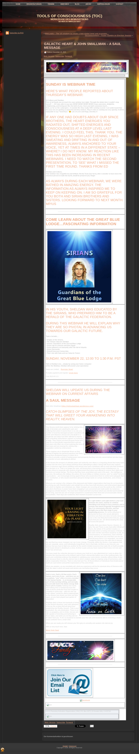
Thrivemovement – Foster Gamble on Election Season (108, 35)
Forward (68, 56)
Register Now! (67, 369)
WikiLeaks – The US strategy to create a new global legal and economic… (77, 34)
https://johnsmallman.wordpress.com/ (77, 406)
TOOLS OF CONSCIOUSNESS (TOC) (69, 16)
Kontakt (65, 746)
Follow (53, 726)
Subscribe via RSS (16, 33)
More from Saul (52, 630)
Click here (73, 373)
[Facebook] (85, 700)
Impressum (72, 746)
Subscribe (59, 56)
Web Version (49, 56)
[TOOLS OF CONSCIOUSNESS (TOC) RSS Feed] (2, 750)
